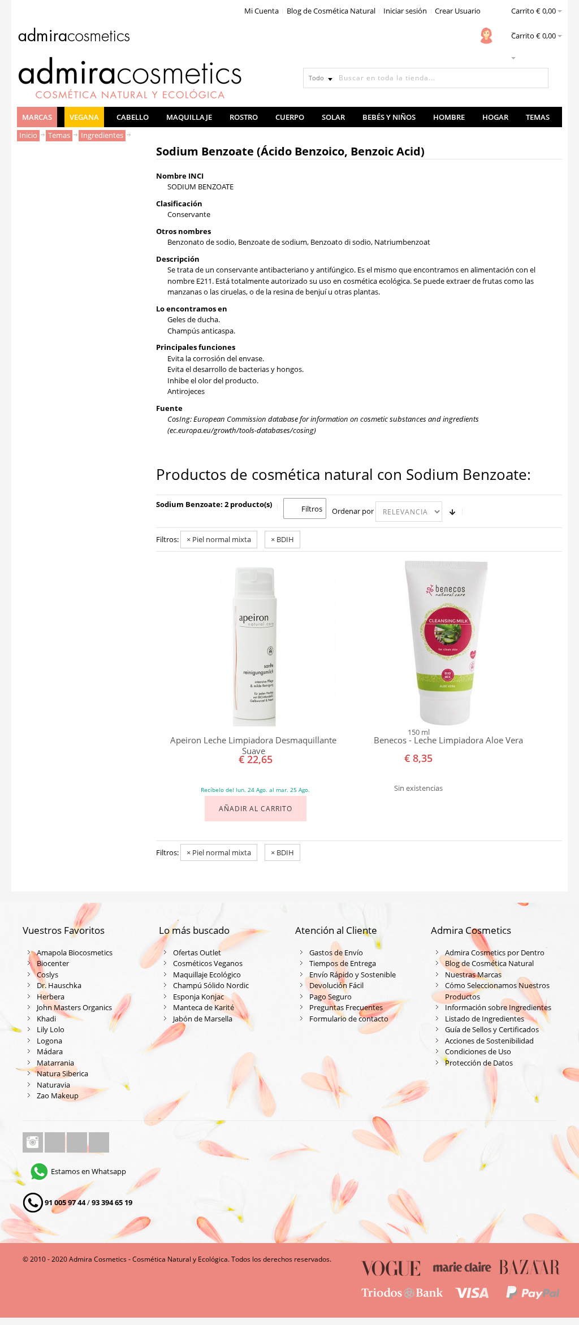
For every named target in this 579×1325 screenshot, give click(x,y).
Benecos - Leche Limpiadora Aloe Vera (448, 740)
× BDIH (282, 539)
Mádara (50, 1051)
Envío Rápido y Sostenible (352, 974)
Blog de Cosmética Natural (331, 11)
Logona (49, 1041)
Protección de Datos (479, 1063)
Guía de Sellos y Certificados (492, 1029)
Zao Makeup (58, 1095)
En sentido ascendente (452, 511)
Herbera (50, 996)
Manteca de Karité (203, 1007)
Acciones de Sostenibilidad (489, 1041)
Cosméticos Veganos (208, 963)
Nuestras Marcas (473, 974)
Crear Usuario (458, 11)
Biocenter (53, 963)
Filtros (311, 509)
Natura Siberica (62, 1073)
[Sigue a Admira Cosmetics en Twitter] (78, 1142)
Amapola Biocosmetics (75, 952)
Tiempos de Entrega (342, 963)
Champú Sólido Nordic (211, 985)
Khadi (46, 1019)
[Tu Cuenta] (486, 36)
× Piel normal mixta (219, 539)
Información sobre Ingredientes (498, 1007)
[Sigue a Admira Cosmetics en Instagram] (34, 1142)
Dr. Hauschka (59, 985)
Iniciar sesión (405, 11)
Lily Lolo (50, 1029)
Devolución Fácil (336, 985)
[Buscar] (538, 78)
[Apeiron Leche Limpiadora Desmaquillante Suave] (253, 643)
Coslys (47, 974)
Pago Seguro (330, 996)
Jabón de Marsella (202, 1019)
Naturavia (53, 1085)
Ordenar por (353, 511)
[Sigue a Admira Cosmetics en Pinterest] (99, 1142)
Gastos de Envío (336, 952)
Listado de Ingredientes (484, 1019)
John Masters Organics (74, 1007)
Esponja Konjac (198, 996)
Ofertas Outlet (197, 952)
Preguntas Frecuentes (346, 1007)
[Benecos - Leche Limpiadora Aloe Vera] (448, 643)
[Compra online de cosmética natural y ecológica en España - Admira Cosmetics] (73, 37)
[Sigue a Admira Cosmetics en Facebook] (56, 1142)
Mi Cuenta (261, 11)
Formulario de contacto (348, 1019)
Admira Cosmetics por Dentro (495, 952)
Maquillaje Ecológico (207, 974)
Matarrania (55, 1063)
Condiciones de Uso (478, 1051)
